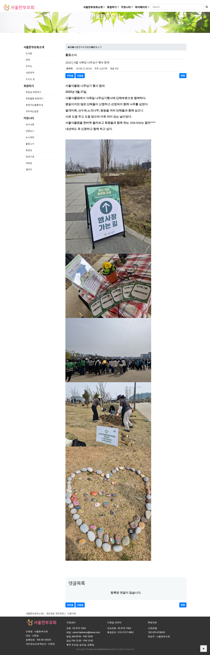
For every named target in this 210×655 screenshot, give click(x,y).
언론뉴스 (30, 131)
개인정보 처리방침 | (55, 613)
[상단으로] (203, 648)
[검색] (206, 7)
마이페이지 (141, 7)
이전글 (70, 75)
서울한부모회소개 (93, 7)
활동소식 (30, 143)
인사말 (29, 53)
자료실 (29, 163)
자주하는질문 (32, 111)
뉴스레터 (30, 137)
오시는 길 (30, 79)
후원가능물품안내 (34, 105)
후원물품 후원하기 (34, 98)
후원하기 (112, 7)
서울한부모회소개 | (35, 613)
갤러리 (29, 169)
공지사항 (30, 124)
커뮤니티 (126, 7)
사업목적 (30, 72)
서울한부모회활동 (82, 47)
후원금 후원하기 (33, 92)
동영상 (29, 150)
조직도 (29, 66)
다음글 (80, 75)
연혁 (28, 59)
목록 (183, 75)
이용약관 (71, 613)
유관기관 (30, 156)
